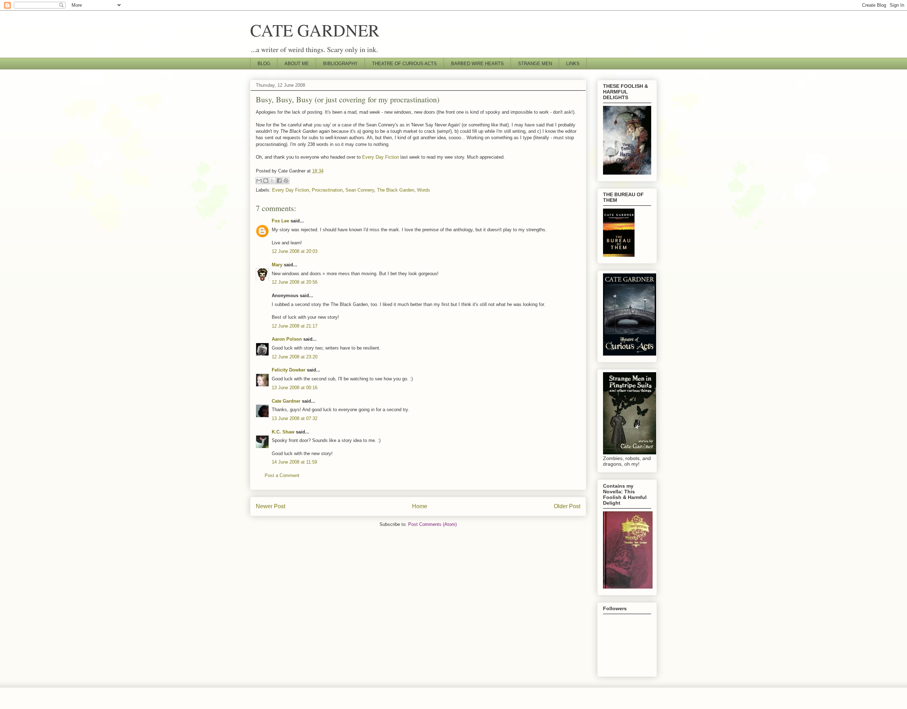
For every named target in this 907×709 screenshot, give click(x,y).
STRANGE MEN (535, 63)
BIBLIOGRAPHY (340, 63)
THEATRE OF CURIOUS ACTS (404, 63)
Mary (277, 264)
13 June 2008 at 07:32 (294, 418)
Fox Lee (280, 220)
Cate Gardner (286, 401)
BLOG (264, 63)
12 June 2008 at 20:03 (294, 251)
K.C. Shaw (283, 432)
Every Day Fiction (380, 157)
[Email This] (259, 180)
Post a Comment (282, 475)
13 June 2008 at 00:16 (294, 387)
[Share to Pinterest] (285, 180)
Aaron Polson (287, 339)
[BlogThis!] (265, 180)
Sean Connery (359, 190)
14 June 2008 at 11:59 (294, 462)
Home (419, 506)
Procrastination (327, 190)
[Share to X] (272, 180)
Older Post (567, 506)
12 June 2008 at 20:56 (294, 282)
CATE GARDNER (314, 29)
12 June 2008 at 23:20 (294, 356)
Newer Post (270, 506)
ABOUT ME (297, 63)
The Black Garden (395, 190)
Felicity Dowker (288, 370)
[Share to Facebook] (279, 180)
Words (423, 190)
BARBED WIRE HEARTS (477, 63)
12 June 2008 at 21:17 (294, 326)
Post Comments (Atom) (432, 524)
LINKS (573, 63)
